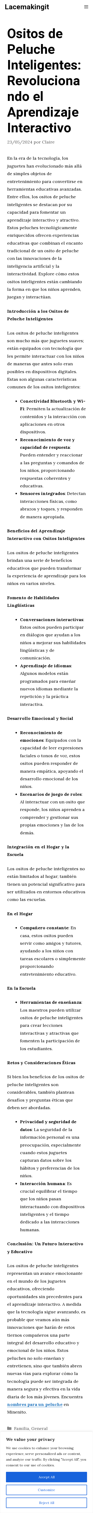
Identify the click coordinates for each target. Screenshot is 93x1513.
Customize (46, 1490)
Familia (21, 1428)
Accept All (47, 1477)
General (39, 1428)
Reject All (46, 1503)
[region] (46, 1472)
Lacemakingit (27, 7)
